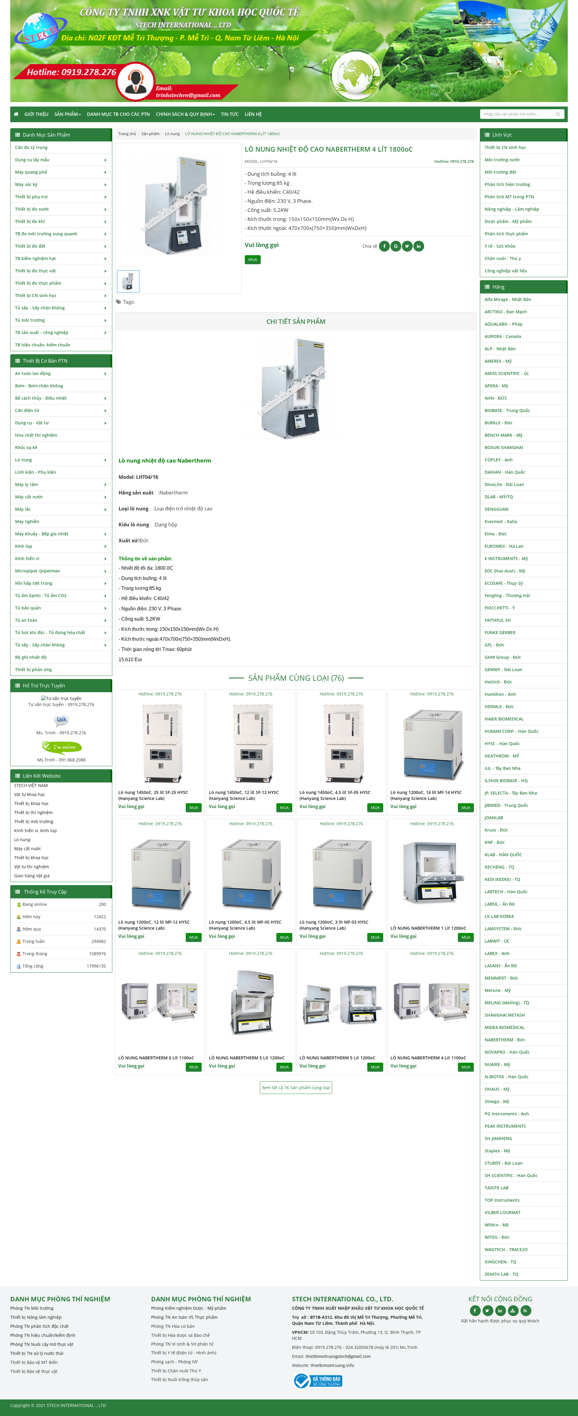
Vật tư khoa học (29, 794)
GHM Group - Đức (503, 657)
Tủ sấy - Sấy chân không (40, 308)
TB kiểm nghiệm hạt (35, 258)
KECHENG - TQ (499, 867)
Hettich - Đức (498, 682)
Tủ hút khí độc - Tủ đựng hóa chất (50, 632)
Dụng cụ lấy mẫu (32, 160)
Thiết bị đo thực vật (35, 271)
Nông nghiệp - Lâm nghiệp (512, 209)
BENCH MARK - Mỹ (504, 435)
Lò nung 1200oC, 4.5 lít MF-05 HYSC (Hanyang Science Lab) (245, 925)
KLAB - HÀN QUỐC (503, 854)
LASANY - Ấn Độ (501, 965)
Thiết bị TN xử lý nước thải (37, 1353)
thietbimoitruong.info (332, 1365)
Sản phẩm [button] (66, 114)
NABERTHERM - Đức (505, 1040)
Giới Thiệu (36, 114)
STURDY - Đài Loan (504, 1163)
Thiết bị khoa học (31, 803)
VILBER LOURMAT (503, 1212)
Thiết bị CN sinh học (36, 295)
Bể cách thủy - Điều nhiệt (41, 398)
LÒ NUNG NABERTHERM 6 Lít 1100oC (156, 1058)
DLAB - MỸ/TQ (499, 497)
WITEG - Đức (497, 1237)
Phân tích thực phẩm (506, 234)
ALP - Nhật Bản (500, 349)
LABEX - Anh (497, 953)
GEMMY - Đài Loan (503, 669)
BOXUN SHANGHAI (504, 447)
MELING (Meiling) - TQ (507, 1002)
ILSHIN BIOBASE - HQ (506, 780)
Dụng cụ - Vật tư (32, 423)
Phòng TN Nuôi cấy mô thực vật (41, 1344)
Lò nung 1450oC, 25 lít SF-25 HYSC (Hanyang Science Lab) (153, 795)
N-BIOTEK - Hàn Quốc (507, 1077)
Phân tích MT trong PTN (509, 197)
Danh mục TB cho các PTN (118, 114)
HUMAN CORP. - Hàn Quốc (512, 731)
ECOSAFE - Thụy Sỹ (504, 583)
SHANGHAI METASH (505, 1015)
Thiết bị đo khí (30, 221)
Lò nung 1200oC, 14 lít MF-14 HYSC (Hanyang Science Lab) (426, 795)
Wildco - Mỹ (497, 1225)
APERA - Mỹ (496, 386)
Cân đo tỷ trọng (31, 147)
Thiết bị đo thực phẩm (38, 283)
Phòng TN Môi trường (32, 1308)
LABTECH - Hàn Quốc (506, 891)
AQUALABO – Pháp (504, 324)
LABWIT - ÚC (497, 941)
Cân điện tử (27, 410)
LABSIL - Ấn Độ (500, 904)
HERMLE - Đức (499, 706)
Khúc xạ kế (26, 447)
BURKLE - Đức (499, 423)
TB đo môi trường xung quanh (46, 234)
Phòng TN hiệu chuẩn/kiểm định (43, 1335)
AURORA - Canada (503, 336)
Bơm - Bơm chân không (39, 386)
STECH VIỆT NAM (31, 785)
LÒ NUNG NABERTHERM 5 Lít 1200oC (247, 1058)
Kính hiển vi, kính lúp (35, 830)
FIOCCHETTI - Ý (500, 608)
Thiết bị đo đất (30, 246)
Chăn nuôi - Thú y (503, 258)
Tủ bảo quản (28, 608)
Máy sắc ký (26, 184)
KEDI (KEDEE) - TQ (502, 879)
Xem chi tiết (188, 782)
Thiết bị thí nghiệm (33, 812)
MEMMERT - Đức (501, 978)
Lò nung (23, 460)
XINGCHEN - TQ (500, 1262)
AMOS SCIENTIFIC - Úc (507, 373)
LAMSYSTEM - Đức (503, 928)
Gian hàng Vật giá (32, 875)
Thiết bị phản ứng (33, 669)
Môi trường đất (500, 172)
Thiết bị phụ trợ (31, 197)
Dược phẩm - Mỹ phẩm (508, 221)
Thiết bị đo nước (32, 209)
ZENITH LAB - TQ (501, 1274)
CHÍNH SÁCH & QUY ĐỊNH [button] (184, 114)
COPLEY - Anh (499, 460)
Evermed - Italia (501, 521)
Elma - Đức (496, 534)
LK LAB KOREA (499, 916)
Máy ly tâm (26, 484)
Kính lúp (23, 546)
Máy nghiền (27, 521)
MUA (252, 259)
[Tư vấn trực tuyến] (61, 698)
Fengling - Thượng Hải (507, 595)
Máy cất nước (29, 497)
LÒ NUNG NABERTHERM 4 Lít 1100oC (428, 1058)
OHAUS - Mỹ (497, 1089)
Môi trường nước (502, 160)
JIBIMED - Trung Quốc (506, 805)
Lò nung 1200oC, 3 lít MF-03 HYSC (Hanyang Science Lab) (334, 925)
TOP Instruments (502, 1200)
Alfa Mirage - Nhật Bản (508, 299)
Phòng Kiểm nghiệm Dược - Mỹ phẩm (188, 1308)
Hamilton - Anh (500, 694)
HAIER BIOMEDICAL (504, 719)
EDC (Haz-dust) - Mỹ (505, 571)
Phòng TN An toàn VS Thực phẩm (184, 1317)
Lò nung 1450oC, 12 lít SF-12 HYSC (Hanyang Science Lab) (244, 795)
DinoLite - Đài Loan (504, 484)
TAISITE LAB (496, 1188)
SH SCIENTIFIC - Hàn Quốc (511, 1175)
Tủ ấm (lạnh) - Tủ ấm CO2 (41, 595)
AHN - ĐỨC (496, 398)
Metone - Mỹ (498, 990)
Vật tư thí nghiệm (31, 866)
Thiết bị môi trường (33, 821)
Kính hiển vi (27, 558)
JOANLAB (494, 817)
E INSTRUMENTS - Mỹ (506, 558)
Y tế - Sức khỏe (500, 246)
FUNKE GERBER (500, 632)
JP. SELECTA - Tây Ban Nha (511, 793)
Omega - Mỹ (497, 1101)
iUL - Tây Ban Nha (503, 768)
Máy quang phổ (31, 172)
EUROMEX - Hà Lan (504, 546)
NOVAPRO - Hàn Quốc (507, 1052)
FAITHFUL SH (498, 620)
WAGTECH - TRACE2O (506, 1249)
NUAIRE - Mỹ (497, 1064)
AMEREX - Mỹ (498, 361)
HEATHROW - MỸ (502, 756)
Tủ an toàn (26, 620)
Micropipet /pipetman (37, 571)
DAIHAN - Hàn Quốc (505, 472)
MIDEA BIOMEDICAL (505, 1027)
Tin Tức (230, 114)
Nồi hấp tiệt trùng (33, 583)
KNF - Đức (495, 842)
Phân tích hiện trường (507, 184)
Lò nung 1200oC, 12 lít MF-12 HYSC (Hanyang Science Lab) (154, 925)
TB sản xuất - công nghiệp (41, 332)
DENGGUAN (496, 509)
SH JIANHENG (498, 1138)
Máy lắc (23, 509)
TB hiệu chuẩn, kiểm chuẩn (42, 345)
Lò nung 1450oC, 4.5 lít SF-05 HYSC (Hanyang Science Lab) (335, 795)
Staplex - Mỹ (497, 1151)
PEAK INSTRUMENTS (505, 1126)
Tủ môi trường (30, 320)
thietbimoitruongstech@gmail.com (338, 1356)
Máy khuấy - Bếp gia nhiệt (42, 534)
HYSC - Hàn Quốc (502, 743)
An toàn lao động (33, 373)
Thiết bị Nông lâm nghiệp (36, 1317)
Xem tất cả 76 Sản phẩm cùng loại (296, 1087)
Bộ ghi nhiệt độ (31, 657)
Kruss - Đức (496, 830)
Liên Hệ (253, 114)
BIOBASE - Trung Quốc (507, 410)
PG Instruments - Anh (507, 1114)
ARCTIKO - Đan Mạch (506, 311)
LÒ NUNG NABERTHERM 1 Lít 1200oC (428, 928)
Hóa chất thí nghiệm (36, 435)
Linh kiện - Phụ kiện (35, 472)
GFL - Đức (494, 645)
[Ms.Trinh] (61, 720)
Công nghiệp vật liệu (506, 271)
